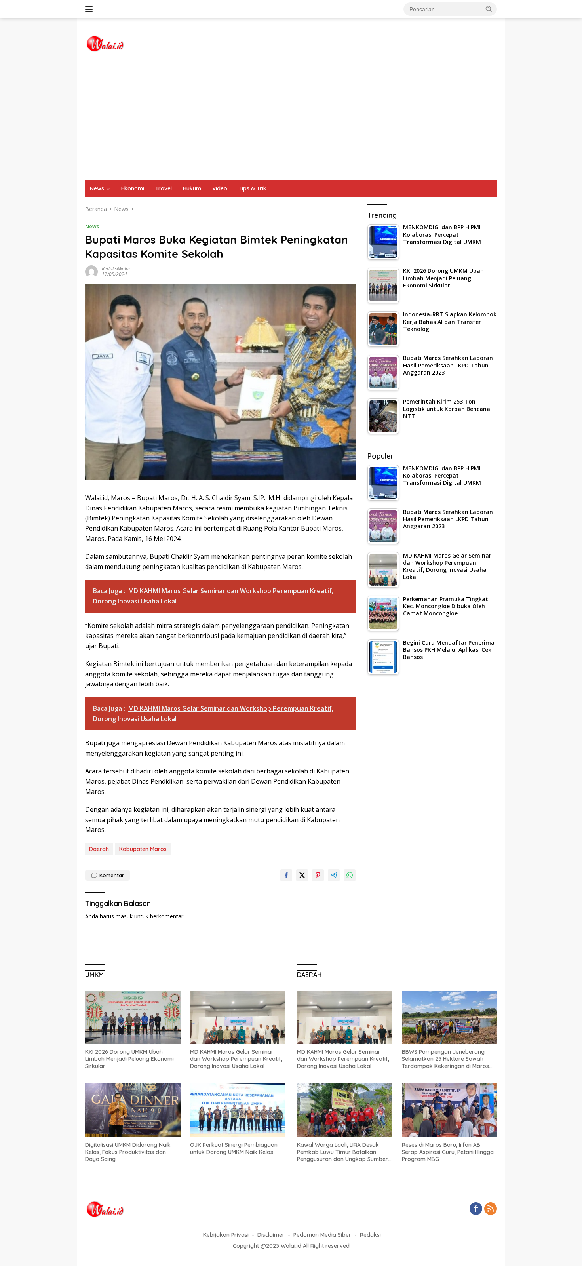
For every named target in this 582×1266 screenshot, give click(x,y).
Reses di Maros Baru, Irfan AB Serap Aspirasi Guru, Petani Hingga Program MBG (448, 1152)
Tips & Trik (252, 188)
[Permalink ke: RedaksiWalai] (91, 271)
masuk (124, 916)
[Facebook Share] (286, 875)
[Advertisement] (291, 120)
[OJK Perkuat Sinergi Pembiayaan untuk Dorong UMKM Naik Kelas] (237, 1110)
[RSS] (490, 1209)
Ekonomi (132, 188)
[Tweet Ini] (302, 875)
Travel (163, 188)
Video (219, 188)
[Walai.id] (105, 43)
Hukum (192, 188)
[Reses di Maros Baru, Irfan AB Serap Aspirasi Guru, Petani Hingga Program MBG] (449, 1110)
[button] (489, 8)
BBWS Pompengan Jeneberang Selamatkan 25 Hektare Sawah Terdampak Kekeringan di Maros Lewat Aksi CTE (445, 1059)
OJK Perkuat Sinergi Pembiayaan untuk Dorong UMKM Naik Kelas (234, 1148)
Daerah (99, 849)
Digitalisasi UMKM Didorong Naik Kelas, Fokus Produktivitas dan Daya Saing (128, 1152)
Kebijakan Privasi (226, 1234)
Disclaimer (271, 1234)
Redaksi (370, 1234)
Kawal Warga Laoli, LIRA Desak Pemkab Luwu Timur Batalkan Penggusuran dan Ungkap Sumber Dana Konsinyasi (342, 1152)
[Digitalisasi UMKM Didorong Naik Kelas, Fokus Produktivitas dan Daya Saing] (133, 1110)
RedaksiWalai (116, 268)
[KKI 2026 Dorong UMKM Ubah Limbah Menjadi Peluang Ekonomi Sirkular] (133, 1017)
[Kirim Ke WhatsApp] (350, 875)
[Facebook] (476, 1209)
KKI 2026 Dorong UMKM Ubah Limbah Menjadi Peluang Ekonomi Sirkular (129, 1059)
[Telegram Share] (334, 875)
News (97, 188)
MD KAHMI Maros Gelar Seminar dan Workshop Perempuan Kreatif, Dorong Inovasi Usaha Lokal (236, 1059)
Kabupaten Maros (143, 849)
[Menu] (90, 9)
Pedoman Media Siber (322, 1234)
